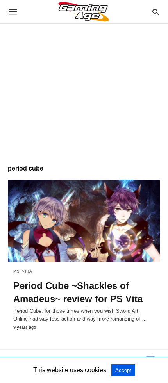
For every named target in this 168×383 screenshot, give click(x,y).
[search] (155, 11)
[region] (84, 90)
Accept (123, 370)
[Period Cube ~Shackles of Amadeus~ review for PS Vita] (84, 221)
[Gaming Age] (83, 11)
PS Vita (23, 271)
